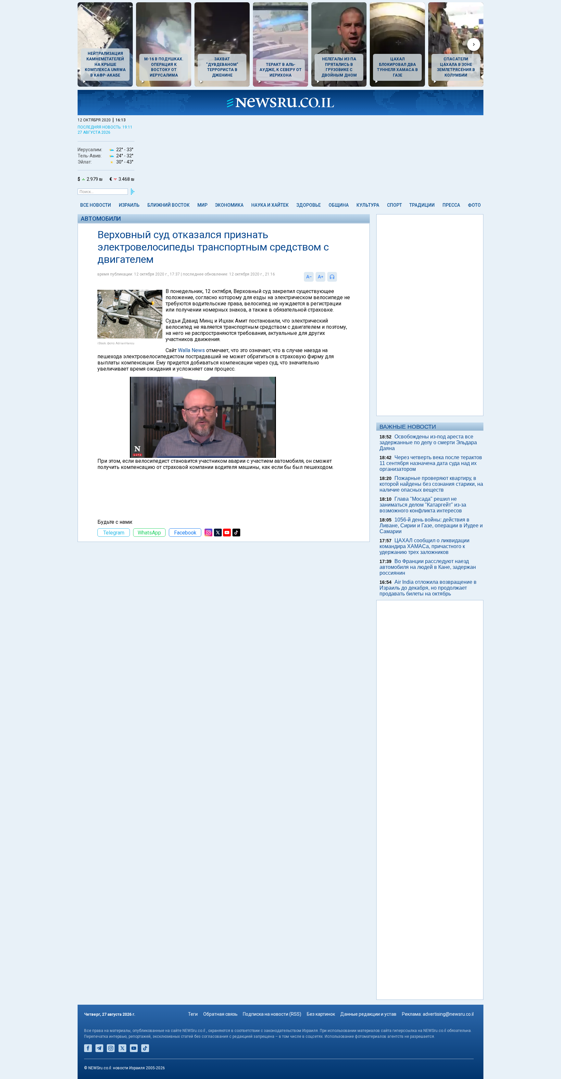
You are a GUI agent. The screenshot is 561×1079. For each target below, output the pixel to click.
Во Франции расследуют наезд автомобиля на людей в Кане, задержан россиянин (428, 567)
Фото (474, 205)
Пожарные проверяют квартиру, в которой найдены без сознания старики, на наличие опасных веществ (431, 484)
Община (339, 205)
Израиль (129, 205)
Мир (202, 205)
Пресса (451, 205)
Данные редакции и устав (368, 1014)
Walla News (191, 350)
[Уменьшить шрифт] (309, 277)
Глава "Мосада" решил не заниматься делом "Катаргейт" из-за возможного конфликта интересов (423, 504)
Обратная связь (220, 1014)
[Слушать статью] (338, 277)
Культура (367, 205)
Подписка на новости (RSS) (272, 1014)
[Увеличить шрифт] (320, 277)
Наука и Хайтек (270, 205)
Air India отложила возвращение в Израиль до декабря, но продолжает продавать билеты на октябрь (428, 587)
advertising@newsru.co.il (448, 1014)
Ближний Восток (168, 205)
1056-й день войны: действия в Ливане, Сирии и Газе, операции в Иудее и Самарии (431, 525)
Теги (193, 1014)
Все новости (95, 205)
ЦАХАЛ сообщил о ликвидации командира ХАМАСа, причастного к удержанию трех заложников (424, 546)
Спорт (394, 205)
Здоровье (308, 205)
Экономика (229, 205)
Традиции (422, 205)
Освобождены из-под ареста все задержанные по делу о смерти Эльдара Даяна (428, 442)
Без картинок (321, 1014)
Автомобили (101, 218)
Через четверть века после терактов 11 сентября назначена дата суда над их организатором (431, 463)
